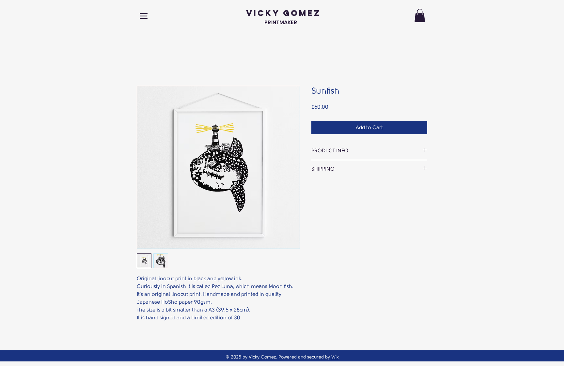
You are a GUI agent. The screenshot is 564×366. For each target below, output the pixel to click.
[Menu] (144, 16)
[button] (419, 15)
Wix (335, 357)
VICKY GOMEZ (283, 13)
